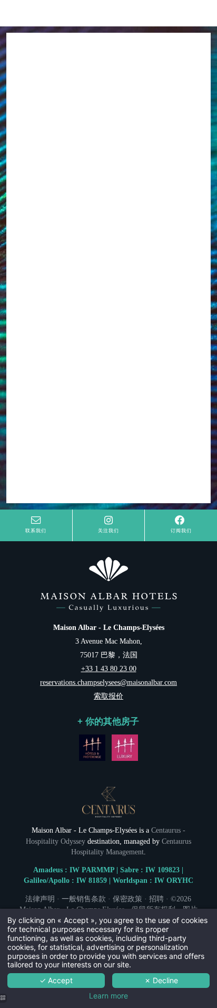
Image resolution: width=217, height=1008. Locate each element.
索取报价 (108, 696)
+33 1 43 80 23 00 (108, 668)
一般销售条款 (84, 898)
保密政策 (127, 898)
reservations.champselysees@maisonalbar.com (108, 682)
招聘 (156, 898)
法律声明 (40, 898)
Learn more (108, 996)
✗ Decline (161, 980)
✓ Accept (56, 980)
